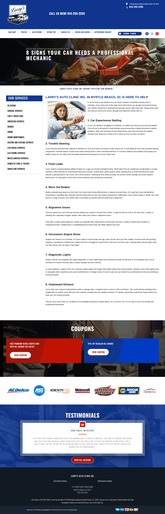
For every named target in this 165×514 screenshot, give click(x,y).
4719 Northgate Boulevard (45, 49)
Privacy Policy (73, 510)
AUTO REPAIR (37, 32)
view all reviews (82, 460)
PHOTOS (24, 32)
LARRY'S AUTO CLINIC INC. (71, 89)
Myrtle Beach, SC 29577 (62, 49)
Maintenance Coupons (105, 481)
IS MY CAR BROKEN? (104, 89)
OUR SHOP (12, 32)
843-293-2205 (76, 13)
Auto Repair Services (60, 481)
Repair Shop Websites (44, 510)
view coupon (20, 355)
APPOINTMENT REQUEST (103, 32)
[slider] (82, 434)
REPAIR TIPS (51, 32)
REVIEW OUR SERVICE (82, 32)
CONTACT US (65, 32)
